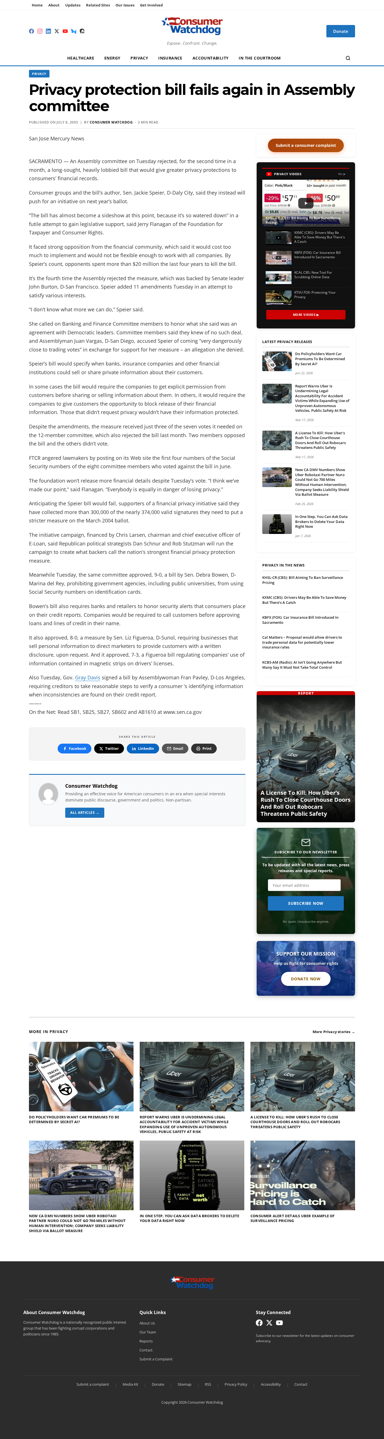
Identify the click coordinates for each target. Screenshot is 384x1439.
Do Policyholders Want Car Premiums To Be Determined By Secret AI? (320, 358)
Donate (158, 1384)
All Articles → (84, 812)
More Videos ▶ (306, 314)
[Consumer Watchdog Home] (192, 1282)
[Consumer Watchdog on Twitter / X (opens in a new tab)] (269, 1324)
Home (37, 5)
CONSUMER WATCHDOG (111, 122)
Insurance (170, 58)
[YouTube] (65, 31)
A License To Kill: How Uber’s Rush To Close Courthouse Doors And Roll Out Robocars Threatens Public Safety (320, 440)
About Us (147, 1323)
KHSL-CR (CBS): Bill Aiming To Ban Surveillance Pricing (302, 580)
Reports (146, 1341)
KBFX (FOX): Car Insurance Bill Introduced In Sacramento (300, 620)
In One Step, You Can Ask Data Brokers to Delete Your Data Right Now (321, 521)
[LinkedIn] (48, 31)
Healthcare (80, 58)
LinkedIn (146, 748)
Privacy (139, 58)
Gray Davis (87, 677)
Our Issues (125, 5)
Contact (146, 1350)
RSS (208, 1384)
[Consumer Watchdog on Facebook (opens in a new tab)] (259, 1324)
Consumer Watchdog (91, 785)
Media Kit (130, 1384)
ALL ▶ (342, 174)
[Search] (348, 58)
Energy (112, 58)
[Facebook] (31, 31)
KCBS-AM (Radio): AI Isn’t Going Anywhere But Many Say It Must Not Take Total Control (302, 665)
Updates (72, 5)
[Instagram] (39, 31)
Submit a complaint (92, 1384)
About (54, 5)
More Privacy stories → (334, 1031)
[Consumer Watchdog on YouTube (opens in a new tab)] (279, 1324)
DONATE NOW (306, 978)
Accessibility (271, 1384)
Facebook (77, 748)
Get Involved (151, 5)
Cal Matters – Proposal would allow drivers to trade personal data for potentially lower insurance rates (302, 642)
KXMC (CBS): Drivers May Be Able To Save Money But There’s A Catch (304, 600)
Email (178, 748)
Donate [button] (340, 31)
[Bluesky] (73, 31)
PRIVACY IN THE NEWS (283, 565)
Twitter (112, 748)
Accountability (211, 58)
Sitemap (184, 1384)
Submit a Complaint (156, 1359)
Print (207, 748)
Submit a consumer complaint (306, 145)
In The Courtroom (260, 58)
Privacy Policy (236, 1384)
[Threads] (82, 31)
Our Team (147, 1332)
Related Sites (98, 5)
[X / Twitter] (56, 31)
